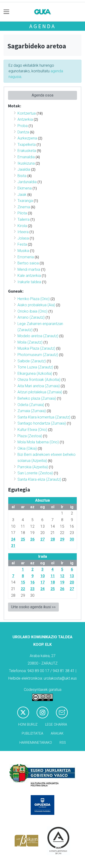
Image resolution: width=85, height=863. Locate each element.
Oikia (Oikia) (27, 448)
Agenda (42, 26)
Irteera (23, 232)
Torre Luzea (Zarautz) (35, 367)
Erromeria (25, 257)
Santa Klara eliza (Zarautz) (39, 479)
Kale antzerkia (29, 275)
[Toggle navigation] (6, 12)
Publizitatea (32, 733)
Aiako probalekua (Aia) (36, 305)
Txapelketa (26, 144)
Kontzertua (26, 113)
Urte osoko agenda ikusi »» (33, 607)
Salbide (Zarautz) (31, 361)
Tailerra (23, 219)
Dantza (23, 132)
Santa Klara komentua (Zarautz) (43, 417)
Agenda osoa (42, 95)
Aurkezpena (27, 138)
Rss (63, 743)
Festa (22, 244)
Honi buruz (28, 725)
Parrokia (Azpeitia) (32, 467)
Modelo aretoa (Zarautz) (37, 336)
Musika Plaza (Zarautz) (36, 348)
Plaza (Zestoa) (29, 436)
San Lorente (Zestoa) (35, 473)
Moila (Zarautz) (29, 342)
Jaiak (21, 194)
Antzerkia (25, 119)
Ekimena (24, 188)
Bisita (21, 176)
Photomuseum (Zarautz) (37, 354)
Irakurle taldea (29, 282)
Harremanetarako (35, 743)
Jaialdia (23, 169)
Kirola (22, 226)
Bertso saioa (28, 263)
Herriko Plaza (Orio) (33, 299)
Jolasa (23, 238)
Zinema (23, 207)
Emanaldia (26, 157)
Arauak (57, 733)
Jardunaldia (27, 182)
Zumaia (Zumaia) (31, 411)
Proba (22, 126)
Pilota (22, 213)
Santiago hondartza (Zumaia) (41, 423)
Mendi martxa (28, 269)
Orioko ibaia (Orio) (32, 311)
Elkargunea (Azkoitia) (34, 373)
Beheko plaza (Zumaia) (36, 398)
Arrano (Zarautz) (31, 317)
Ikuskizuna (26, 163)
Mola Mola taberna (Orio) (38, 442)
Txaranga (25, 200)
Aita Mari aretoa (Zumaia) (38, 386)
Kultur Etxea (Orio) (32, 429)
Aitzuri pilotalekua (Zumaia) (39, 392)
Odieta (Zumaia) (30, 404)
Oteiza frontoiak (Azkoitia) (38, 379)
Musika (23, 250)
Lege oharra (56, 725)
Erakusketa (26, 150)
